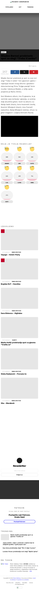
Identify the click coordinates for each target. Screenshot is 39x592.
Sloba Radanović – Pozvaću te (13, 374)
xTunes (31, 582)
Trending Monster (19, 584)
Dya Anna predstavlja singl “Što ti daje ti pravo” (19, 548)
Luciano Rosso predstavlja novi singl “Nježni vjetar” (20, 551)
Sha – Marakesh (7, 403)
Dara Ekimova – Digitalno (11, 313)
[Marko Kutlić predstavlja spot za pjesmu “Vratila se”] (19, 327)
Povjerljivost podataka (23, 579)
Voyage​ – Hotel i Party (10, 255)
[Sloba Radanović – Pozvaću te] (19, 358)
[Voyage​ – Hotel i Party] (19, 239)
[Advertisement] (19, 430)
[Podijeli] (15, 72)
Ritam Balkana (17, 578)
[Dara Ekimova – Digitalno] (19, 298)
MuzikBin (24, 582)
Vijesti (14, 340)
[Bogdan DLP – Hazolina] (19, 268)
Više (30, 571)
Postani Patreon (19, 521)
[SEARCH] (33, 11)
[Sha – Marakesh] (19, 388)
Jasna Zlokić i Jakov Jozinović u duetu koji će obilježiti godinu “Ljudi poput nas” (18, 543)
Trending (30, 7)
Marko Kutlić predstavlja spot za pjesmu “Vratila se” (21, 535)
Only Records (9, 582)
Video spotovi (16, 252)
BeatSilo (18, 582)
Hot (20, 7)
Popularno (9, 7)
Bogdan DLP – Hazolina (10, 284)
